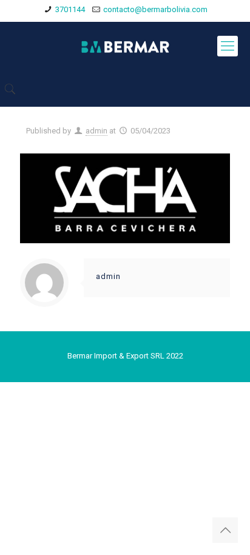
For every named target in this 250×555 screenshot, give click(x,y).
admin (96, 130)
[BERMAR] (125, 46)
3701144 (70, 9)
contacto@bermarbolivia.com (155, 9)
